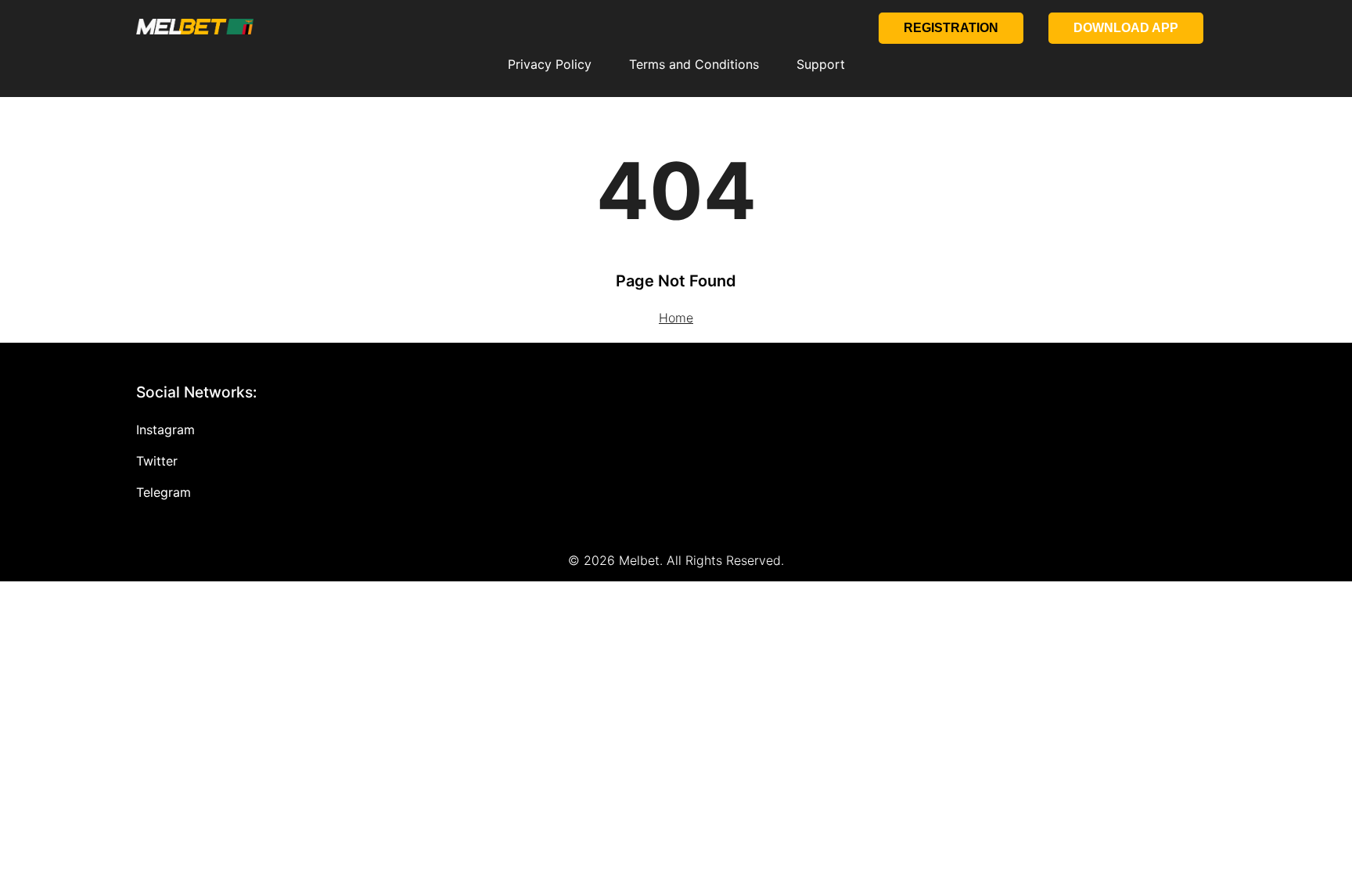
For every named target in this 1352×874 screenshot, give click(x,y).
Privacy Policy (550, 64)
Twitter (157, 461)
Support (820, 64)
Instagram (165, 429)
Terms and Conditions (694, 64)
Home (676, 318)
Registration (951, 27)
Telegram (163, 492)
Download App (1125, 27)
